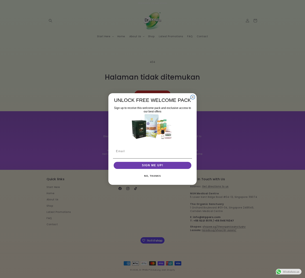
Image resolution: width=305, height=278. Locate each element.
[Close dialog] (193, 97)
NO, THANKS (152, 176)
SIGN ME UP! (152, 165)
